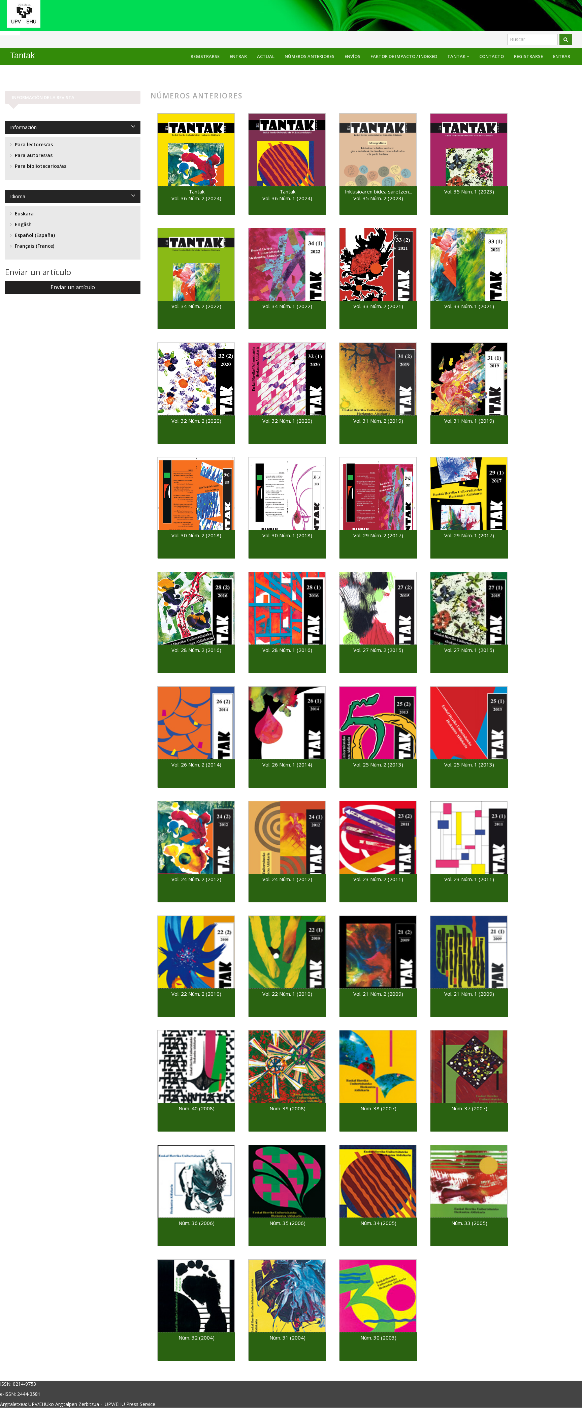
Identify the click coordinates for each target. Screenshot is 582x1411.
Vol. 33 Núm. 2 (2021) (378, 306)
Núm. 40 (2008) (197, 1108)
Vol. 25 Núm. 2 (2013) (378, 764)
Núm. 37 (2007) (469, 1108)
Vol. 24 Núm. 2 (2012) (196, 879)
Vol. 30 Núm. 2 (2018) (196, 535)
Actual (265, 56)
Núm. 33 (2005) (469, 1223)
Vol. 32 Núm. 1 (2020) (287, 420)
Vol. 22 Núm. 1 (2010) (287, 993)
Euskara (23, 213)
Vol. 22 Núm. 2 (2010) (196, 993)
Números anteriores (309, 56)
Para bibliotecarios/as (39, 166)
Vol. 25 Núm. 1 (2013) (469, 764)
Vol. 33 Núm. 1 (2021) (469, 306)
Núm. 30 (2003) (378, 1337)
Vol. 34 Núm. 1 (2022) (287, 306)
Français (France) (33, 246)
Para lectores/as (33, 144)
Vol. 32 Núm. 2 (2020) (196, 420)
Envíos (352, 56)
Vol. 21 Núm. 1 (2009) (469, 993)
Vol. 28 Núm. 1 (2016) (287, 650)
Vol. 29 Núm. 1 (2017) (469, 535)
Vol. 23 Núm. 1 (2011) (469, 879)
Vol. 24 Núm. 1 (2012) (287, 879)
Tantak (456, 56)
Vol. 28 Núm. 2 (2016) (196, 650)
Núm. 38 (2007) (378, 1108)
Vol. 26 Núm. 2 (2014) (196, 764)
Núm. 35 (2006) (287, 1223)
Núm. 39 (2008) (287, 1108)
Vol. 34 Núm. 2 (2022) (196, 306)
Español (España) (34, 235)
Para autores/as (33, 155)
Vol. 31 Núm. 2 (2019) (378, 420)
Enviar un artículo (73, 287)
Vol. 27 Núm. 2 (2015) (378, 650)
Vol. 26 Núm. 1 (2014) (287, 764)
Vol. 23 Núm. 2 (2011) (378, 879)
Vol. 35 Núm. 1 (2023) (469, 191)
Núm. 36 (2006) (197, 1223)
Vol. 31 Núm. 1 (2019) (469, 420)
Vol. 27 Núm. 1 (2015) (469, 650)
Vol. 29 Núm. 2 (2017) (378, 535)
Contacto (491, 56)
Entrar (561, 56)
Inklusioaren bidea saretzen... (378, 191)
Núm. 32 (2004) (197, 1337)
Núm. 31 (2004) (287, 1337)
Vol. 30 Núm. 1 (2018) (287, 535)
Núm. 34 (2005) (378, 1223)
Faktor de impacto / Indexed (403, 56)
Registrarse (528, 56)
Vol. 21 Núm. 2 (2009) (378, 993)
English (22, 224)
